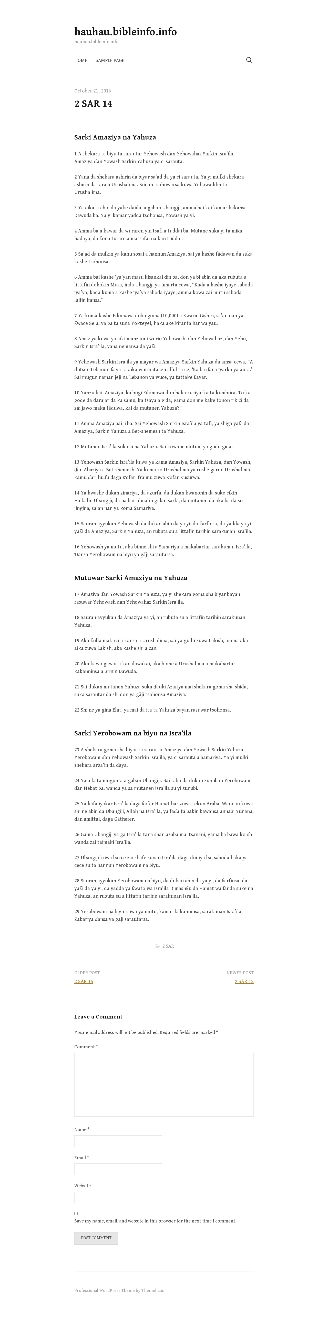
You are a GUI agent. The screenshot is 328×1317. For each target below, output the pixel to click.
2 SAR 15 (83, 982)
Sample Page (110, 60)
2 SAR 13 (244, 982)
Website (82, 1186)
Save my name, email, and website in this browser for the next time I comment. (155, 1221)
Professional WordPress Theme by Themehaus (119, 1290)
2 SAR (168, 946)
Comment (86, 1047)
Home (80, 60)
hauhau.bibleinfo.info (125, 32)
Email (81, 1158)
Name (81, 1129)
